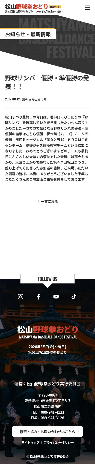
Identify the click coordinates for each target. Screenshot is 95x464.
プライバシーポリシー (59, 442)
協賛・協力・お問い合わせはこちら (47, 431)
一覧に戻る (49, 201)
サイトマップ (30, 442)
